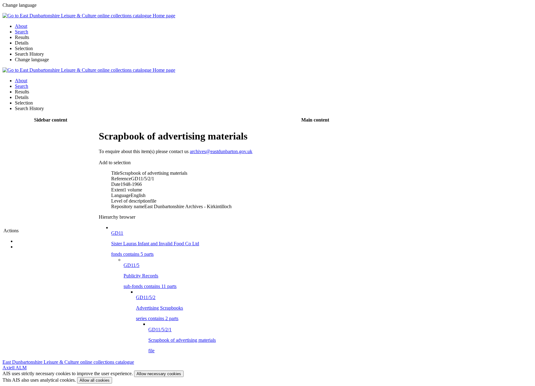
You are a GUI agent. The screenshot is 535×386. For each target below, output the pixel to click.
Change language (32, 59)
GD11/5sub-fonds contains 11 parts (150, 276)
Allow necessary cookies (159, 373)
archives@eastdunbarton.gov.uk (221, 151)
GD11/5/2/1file (182, 340)
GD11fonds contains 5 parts (155, 243)
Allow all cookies (95, 380)
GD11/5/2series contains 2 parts (159, 308)
